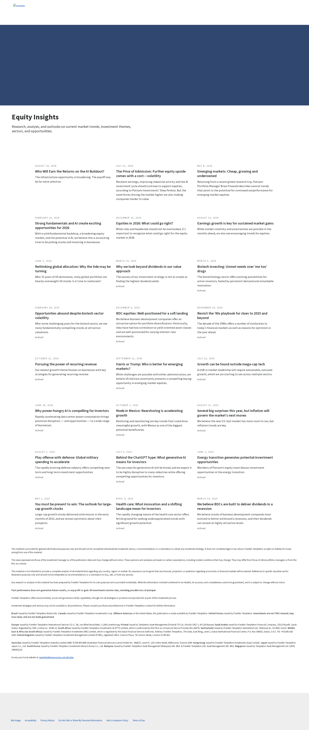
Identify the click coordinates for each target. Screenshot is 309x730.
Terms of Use (139, 720)
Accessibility (30, 720)
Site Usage (16, 720)
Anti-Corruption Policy (117, 720)
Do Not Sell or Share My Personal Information (80, 720)
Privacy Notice (47, 720)
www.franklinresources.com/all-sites (56, 657)
